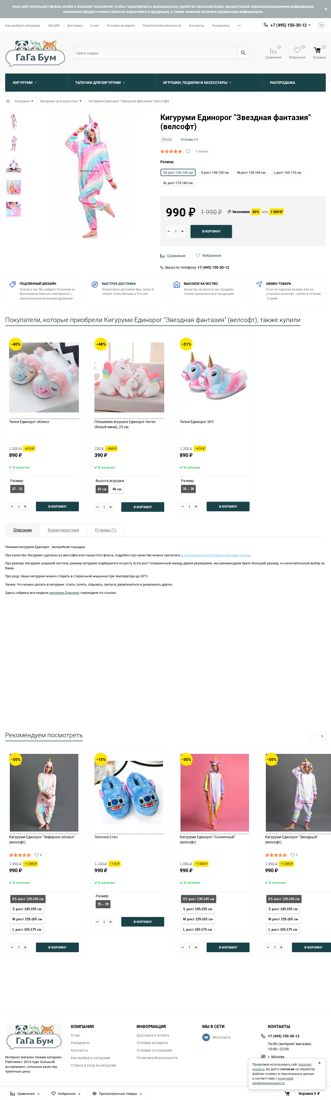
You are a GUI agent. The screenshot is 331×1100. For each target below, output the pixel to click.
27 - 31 (17, 489)
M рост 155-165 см (27, 919)
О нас (94, 25)
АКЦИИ (53, 25)
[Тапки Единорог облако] (44, 376)
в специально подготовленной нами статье (215, 555)
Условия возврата (121, 25)
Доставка (74, 25)
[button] (322, 736)
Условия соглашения (154, 1050)
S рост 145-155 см (27, 909)
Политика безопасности (162, 25)
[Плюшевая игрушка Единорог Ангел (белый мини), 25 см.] (129, 376)
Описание (22, 530)
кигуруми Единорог (64, 592)
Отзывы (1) (189, 139)
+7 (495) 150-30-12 (213, 267)
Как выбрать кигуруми (22, 25)
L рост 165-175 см (26, 929)
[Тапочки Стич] (129, 792)
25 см (102, 489)
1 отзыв (201, 151)
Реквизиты (221, 25)
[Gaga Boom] (34, 1037)
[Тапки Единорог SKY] (215, 376)
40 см (117, 489)
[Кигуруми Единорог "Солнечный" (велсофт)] (215, 792)
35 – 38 (188, 489)
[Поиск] (243, 52)
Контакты (196, 25)
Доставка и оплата (153, 1035)
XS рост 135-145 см (28, 899)
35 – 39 (103, 904)
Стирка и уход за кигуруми (93, 1065)
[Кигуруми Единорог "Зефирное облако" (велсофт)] (44, 792)
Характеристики (63, 530)
